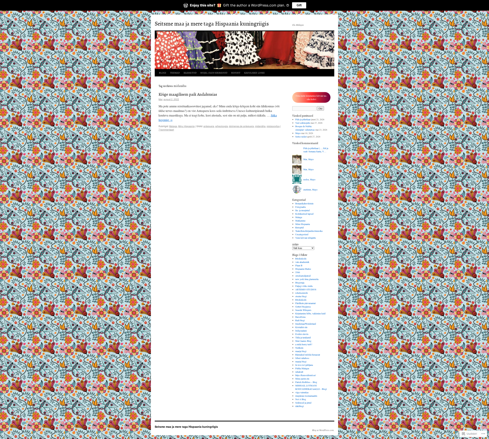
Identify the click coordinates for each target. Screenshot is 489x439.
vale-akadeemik (302, 261)
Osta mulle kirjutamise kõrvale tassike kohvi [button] (311, 97)
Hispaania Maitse (303, 268)
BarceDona (300, 316)
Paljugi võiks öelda (304, 285)
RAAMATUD (190, 72)
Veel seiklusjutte (302, 122)
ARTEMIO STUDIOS (305, 289)
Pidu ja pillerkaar (303, 119)
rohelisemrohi (301, 292)
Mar (160, 99)
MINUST (235, 72)
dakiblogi (299, 406)
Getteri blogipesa (303, 306)
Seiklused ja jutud (303, 402)
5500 (297, 272)
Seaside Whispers (303, 309)
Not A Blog (300, 399)
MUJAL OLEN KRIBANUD (213, 72)
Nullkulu (299, 347)
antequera (208, 126)
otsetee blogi (301, 296)
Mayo (298, 133)
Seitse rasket (301, 136)
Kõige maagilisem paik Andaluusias (188, 94)
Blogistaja (299, 282)
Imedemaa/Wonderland (305, 323)
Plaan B (298, 265)
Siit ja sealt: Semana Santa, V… (315, 150)
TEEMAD (175, 72)
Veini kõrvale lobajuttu (305, 237)
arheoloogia (221, 126)
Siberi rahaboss (302, 358)
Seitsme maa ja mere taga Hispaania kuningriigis (212, 23)
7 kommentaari (166, 129)
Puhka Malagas (302, 368)
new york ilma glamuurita (306, 279)
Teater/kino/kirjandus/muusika (308, 230)
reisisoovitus (273, 126)
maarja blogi (300, 351)
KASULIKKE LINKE (254, 72)
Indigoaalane (301, 330)
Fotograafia (300, 206)
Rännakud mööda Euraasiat (307, 354)
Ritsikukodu (300, 258)
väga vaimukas (302, 392)
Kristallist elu (301, 327)
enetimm (307, 189)
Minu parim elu (302, 378)
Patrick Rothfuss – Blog (306, 382)
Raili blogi (300, 320)
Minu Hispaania (186, 126)
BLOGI (162, 72)
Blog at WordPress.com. (323, 430)
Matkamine (300, 220)
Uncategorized (301, 234)
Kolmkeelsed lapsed (304, 213)
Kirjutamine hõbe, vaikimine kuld (310, 313)
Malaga (173, 126)
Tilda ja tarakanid (303, 337)
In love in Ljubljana (304, 364)
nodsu (306, 179)
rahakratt (299, 371)
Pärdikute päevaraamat (305, 303)
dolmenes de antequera (241, 126)
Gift (299, 5)
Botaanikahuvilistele (304, 203)
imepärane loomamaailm (306, 395)
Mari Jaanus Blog (303, 340)
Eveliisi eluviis (301, 333)
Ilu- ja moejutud (302, 210)
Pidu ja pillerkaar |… (312, 148)
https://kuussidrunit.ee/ (305, 375)
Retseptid (299, 227)
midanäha (260, 126)
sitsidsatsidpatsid (303, 275)
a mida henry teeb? (303, 344)
